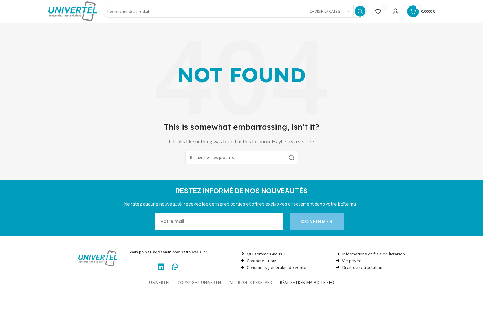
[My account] (395, 11)
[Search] (360, 11)
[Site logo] (72, 11)
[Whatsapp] (175, 266)
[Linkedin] (161, 266)
